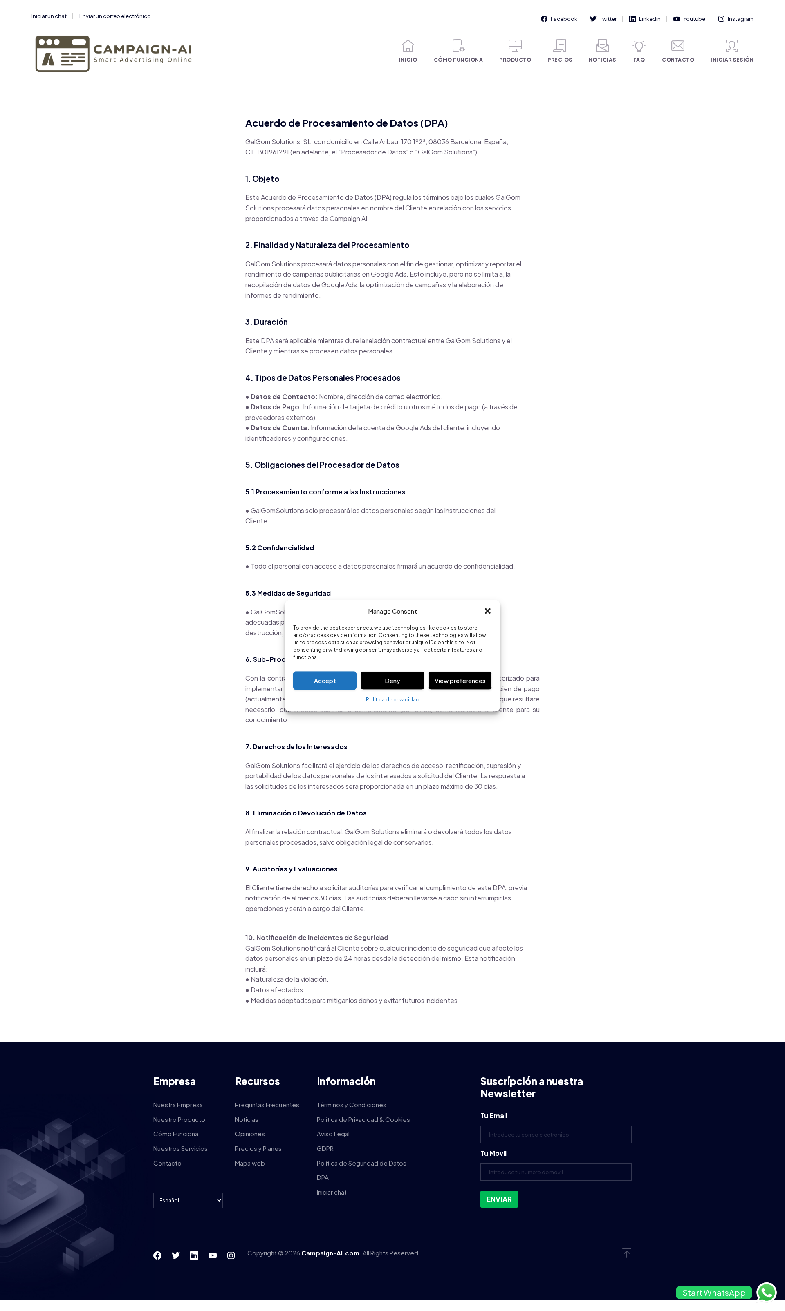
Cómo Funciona (175, 1133)
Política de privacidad (392, 700)
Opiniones (250, 1133)
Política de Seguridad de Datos (361, 1163)
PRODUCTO (515, 60)
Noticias (246, 1119)
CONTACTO (678, 60)
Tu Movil (493, 1153)
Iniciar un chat (49, 16)
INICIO (408, 60)
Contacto (167, 1163)
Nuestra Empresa (178, 1104)
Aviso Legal (333, 1133)
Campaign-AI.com (330, 1253)
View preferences (460, 680)
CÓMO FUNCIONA (458, 60)
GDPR (325, 1148)
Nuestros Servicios (180, 1148)
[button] (488, 611)
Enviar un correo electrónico (115, 16)
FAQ (639, 60)
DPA (323, 1177)
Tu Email (493, 1115)
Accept (325, 680)
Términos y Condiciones (351, 1104)
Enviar (499, 1199)
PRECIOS (559, 60)
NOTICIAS (602, 60)
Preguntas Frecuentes (267, 1104)
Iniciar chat (332, 1192)
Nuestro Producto (179, 1119)
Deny (392, 680)
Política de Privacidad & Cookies (363, 1119)
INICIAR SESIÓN (732, 60)
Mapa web (250, 1163)
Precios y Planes (258, 1148)
